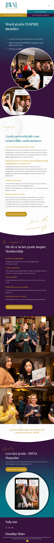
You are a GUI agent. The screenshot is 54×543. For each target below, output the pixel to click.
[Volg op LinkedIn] (9, 528)
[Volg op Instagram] (12, 528)
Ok (27, 540)
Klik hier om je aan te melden (16, 214)
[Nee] (52, 539)
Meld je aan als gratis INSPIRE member (19, 307)
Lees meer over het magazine (16, 469)
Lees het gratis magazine (40, 15)
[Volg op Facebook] (6, 528)
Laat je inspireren (40, 11)
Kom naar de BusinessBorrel (13, 15)
